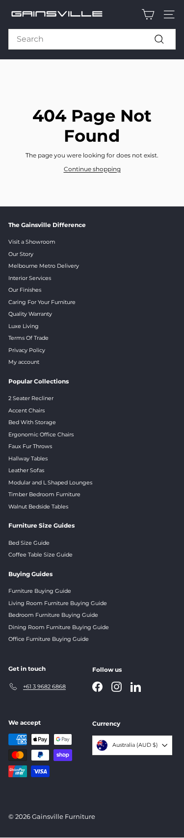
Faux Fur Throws (30, 446)
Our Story (20, 254)
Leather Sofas (26, 470)
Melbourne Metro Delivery (43, 265)
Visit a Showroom (31, 241)
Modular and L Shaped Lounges (50, 482)
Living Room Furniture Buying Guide (57, 603)
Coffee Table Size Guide (40, 554)
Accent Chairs (26, 410)
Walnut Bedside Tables (38, 506)
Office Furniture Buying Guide (48, 638)
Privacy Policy (26, 350)
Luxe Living (23, 326)
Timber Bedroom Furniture (44, 494)
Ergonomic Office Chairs (41, 434)
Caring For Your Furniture (42, 302)
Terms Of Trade (28, 337)
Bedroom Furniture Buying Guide (53, 614)
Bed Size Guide (29, 542)
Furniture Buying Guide (39, 590)
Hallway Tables (28, 458)
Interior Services (29, 278)
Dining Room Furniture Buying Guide (58, 627)
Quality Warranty (30, 313)
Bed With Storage (32, 422)
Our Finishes (24, 289)
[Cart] (147, 14)
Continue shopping (92, 169)
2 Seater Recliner (30, 398)
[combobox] (92, 39)
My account (23, 361)
